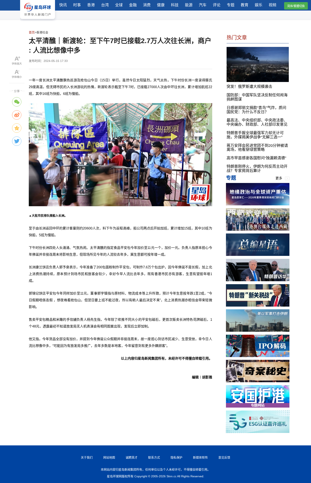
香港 (91, 5)
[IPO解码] (257, 356)
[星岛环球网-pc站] (37, 20)
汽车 (202, 5)
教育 (244, 5)
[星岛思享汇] (257, 204)
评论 (216, 5)
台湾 (105, 5)
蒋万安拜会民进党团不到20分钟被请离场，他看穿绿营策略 (257, 147)
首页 (32, 32)
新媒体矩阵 (200, 457)
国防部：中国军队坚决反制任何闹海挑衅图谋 (257, 97)
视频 (272, 5)
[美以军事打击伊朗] (257, 330)
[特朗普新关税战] (257, 305)
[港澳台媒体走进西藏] (257, 229)
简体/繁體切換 (296, 6)
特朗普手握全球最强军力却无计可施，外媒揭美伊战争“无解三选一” (255, 135)
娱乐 (258, 5)
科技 (175, 5)
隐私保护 (176, 457)
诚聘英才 (132, 457)
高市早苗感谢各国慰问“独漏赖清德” (256, 158)
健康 (161, 5)
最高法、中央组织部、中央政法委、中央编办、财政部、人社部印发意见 (257, 122)
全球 (119, 5)
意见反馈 (224, 457)
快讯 (63, 5)
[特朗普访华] (257, 280)
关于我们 (87, 457)
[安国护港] (257, 406)
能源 (189, 5)
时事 (77, 5)
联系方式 (154, 457)
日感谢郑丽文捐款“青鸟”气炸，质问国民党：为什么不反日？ (256, 110)
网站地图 (109, 457)
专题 (230, 5)
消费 (147, 5)
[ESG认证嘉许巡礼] (257, 432)
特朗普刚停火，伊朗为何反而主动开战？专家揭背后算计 (257, 168)
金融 (133, 5)
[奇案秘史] (257, 381)
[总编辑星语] (257, 255)
